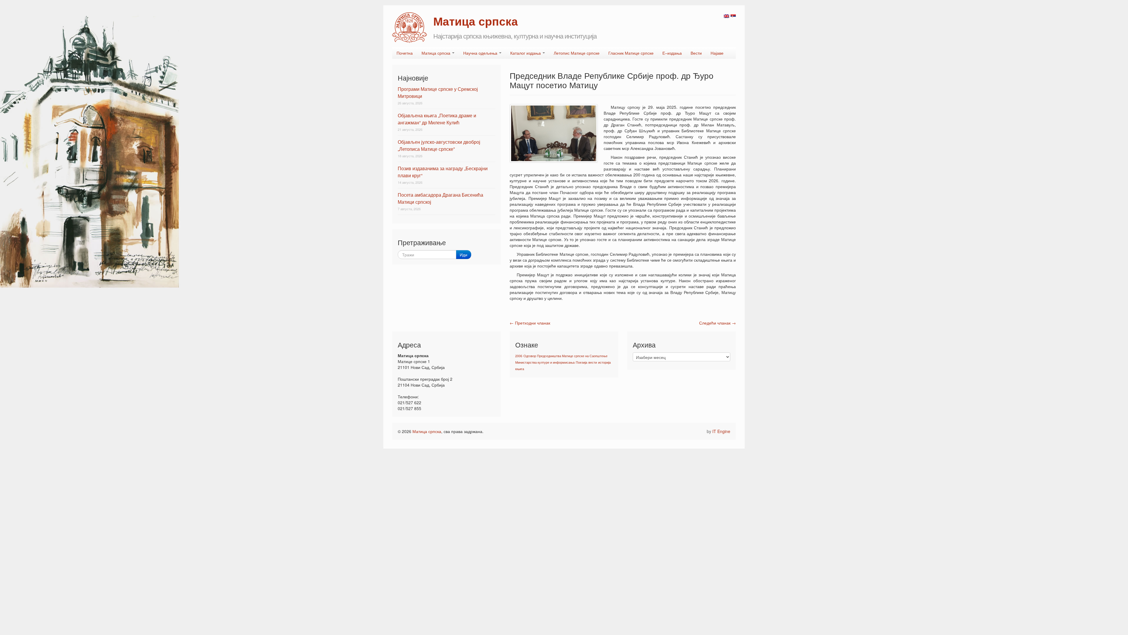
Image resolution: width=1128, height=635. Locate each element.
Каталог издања (526, 53)
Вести (696, 53)
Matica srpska (409, 27)
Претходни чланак (530, 323)
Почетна (405, 53)
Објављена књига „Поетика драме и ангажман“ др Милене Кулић (437, 119)
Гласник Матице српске (631, 53)
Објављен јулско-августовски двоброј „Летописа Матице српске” (439, 145)
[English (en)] (726, 16)
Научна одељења (480, 53)
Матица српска (436, 53)
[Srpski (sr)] (733, 16)
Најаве (717, 53)
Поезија (581, 362)
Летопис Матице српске (577, 53)
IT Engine (721, 431)
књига (519, 369)
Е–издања (672, 53)
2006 (518, 356)
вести (592, 362)
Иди (463, 255)
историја (604, 362)
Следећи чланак (717, 323)
